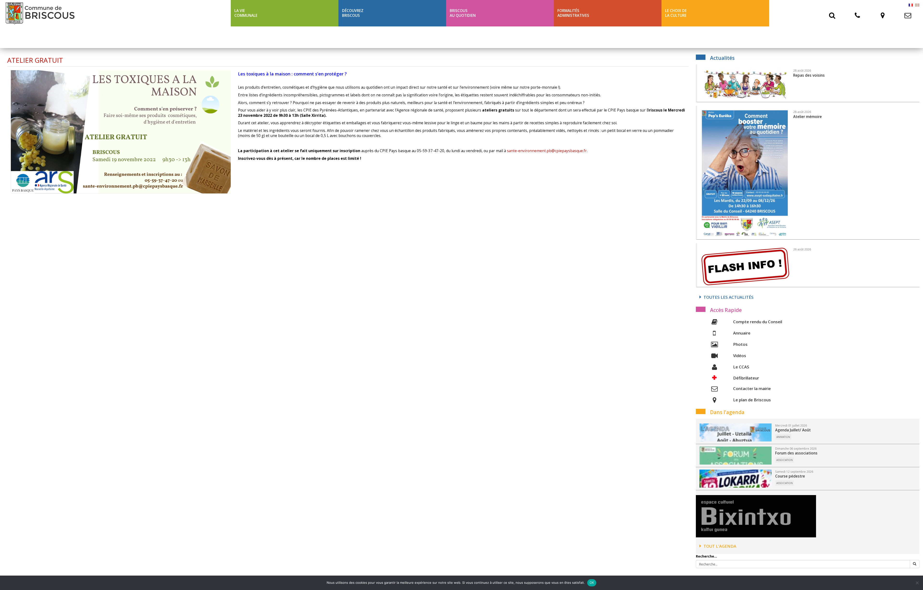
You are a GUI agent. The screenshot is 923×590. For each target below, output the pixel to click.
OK (592, 582)
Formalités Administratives (573, 13)
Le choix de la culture (676, 13)
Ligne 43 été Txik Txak (255, 37)
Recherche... (706, 556)
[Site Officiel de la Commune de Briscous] (115, 13)
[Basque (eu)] (917, 4)
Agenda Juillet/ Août (793, 430)
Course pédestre (790, 476)
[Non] (917, 582)
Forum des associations (796, 453)
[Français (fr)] (911, 4)
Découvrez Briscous (352, 13)
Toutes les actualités (729, 297)
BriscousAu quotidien (463, 13)
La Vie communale (245, 13)
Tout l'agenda (720, 546)
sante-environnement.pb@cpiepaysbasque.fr (547, 150)
